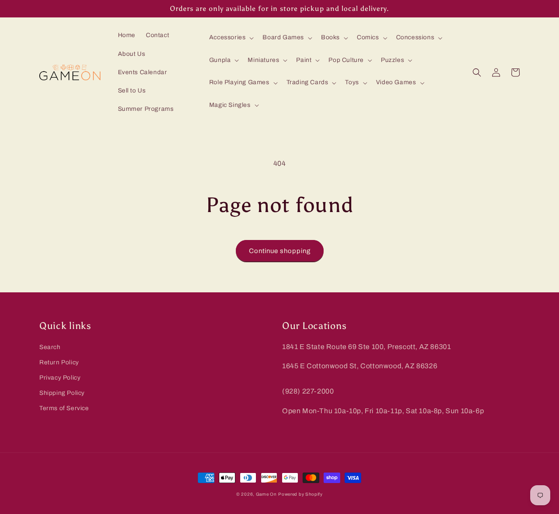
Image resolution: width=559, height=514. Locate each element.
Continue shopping (280, 250)
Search (50, 347)
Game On (266, 494)
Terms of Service (64, 408)
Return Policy (59, 362)
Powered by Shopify (300, 494)
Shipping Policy (62, 393)
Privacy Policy (59, 377)
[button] (231, 37)
